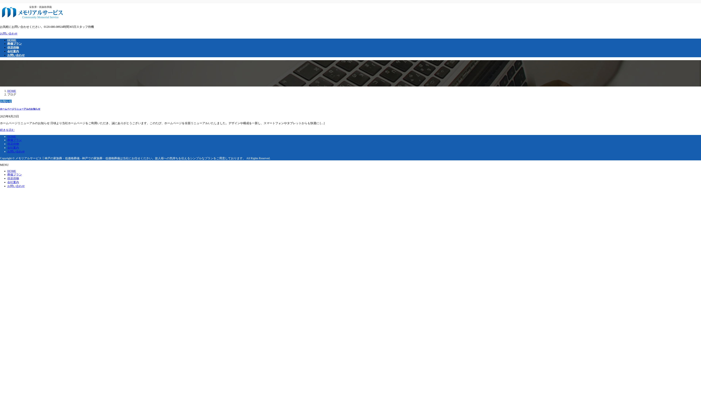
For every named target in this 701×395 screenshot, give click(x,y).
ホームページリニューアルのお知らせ (20, 109)
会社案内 (13, 147)
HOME (11, 136)
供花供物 (13, 143)
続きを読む (7, 129)
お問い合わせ (9, 33)
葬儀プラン (14, 140)
